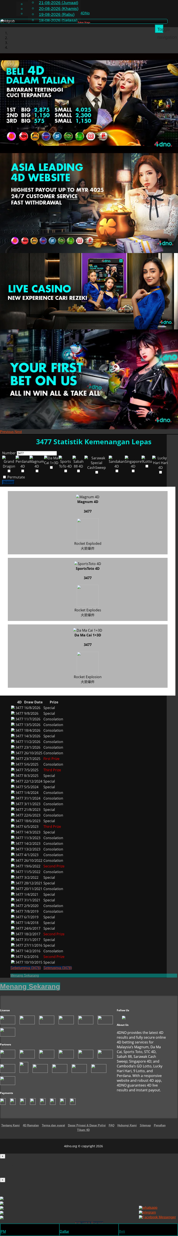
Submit (8, 486)
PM (3, 1231)
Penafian (160, 1130)
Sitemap (145, 1130)
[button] (7, 436)
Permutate (16, 481)
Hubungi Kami (127, 1130)
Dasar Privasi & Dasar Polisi (87, 1130)
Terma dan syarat (53, 1130)
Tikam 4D (83, 1134)
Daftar (64, 1231)
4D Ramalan (31, 1130)
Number (9, 457)
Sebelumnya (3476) (25, 972)
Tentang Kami (10, 1130)
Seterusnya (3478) (57, 972)
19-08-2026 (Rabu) (56, 14)
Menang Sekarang (24, 980)
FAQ (111, 1130)
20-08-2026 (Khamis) (58, 8)
